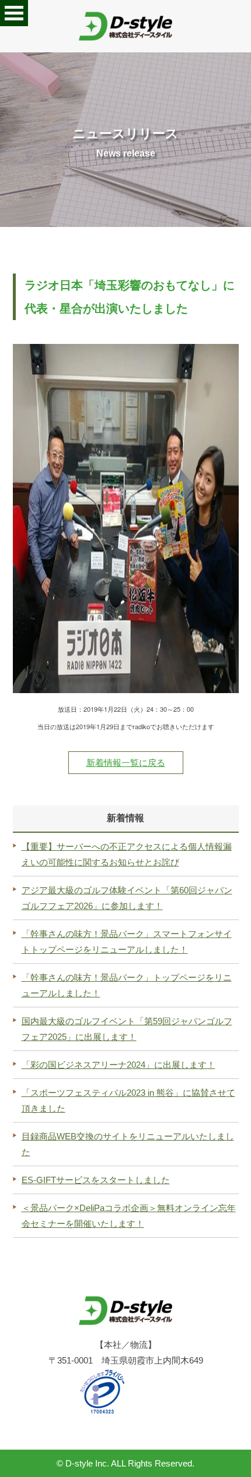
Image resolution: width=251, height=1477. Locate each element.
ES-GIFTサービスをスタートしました (96, 1180)
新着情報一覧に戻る (125, 763)
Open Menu (14, 13)
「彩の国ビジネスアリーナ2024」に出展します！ (118, 1065)
